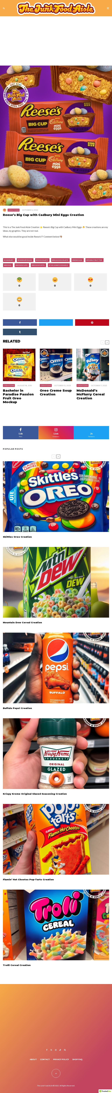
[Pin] (92, 322)
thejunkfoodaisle (59, 265)
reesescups (22, 265)
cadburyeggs (25, 260)
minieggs (78, 260)
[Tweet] (56, 322)
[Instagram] (56, 1050)
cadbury (9, 260)
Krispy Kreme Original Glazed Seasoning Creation (35, 794)
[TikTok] (60, 1050)
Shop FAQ (77, 1059)
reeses (8, 265)
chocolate (42, 260)
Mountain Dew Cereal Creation (22, 622)
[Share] (20, 322)
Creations (13, 210)
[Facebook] (47, 1050)
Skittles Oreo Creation (17, 537)
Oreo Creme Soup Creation (56, 392)
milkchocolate (60, 260)
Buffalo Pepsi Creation (17, 708)
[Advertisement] (56, 42)
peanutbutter (95, 260)
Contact (45, 1059)
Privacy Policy (61, 1059)
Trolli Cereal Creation (17, 965)
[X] (51, 1050)
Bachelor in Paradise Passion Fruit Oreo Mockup (18, 396)
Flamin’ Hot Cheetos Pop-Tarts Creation (28, 879)
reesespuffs (39, 265)
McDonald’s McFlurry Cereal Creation (91, 394)
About (33, 1059)
